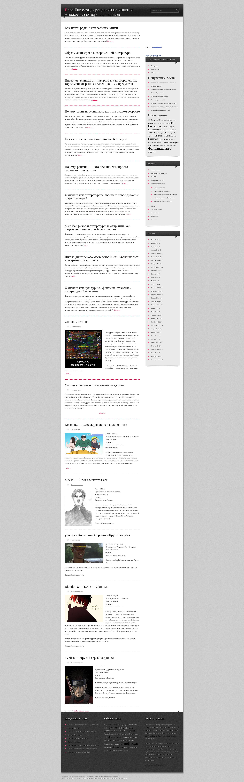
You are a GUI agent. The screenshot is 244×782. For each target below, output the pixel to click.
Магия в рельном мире (121, 751)
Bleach (159, 142)
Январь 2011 (155, 356)
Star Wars (173, 136)
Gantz (165, 120)
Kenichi (156, 133)
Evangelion (161, 133)
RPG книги (110, 727)
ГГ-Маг (158, 135)
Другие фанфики (159, 188)
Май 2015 (154, 246)
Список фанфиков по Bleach (159, 96)
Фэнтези (153, 220)
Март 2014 (154, 284)
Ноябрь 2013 (155, 298)
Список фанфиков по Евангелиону (164, 198)
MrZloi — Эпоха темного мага (86, 480)
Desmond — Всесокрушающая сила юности (96, 424)
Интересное (154, 66)
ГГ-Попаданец (162, 124)
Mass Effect (156, 145)
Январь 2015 (155, 257)
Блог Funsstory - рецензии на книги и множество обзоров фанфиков (99, 10)
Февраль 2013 (155, 315)
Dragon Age (168, 145)
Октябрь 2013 (155, 301)
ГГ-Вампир (165, 142)
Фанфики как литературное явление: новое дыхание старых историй (102, 196)
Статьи (153, 206)
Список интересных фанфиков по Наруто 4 (164, 107)
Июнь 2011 (154, 353)
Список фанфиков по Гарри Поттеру (165, 194)
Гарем (175, 142)
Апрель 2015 (155, 250)
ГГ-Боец (167, 135)
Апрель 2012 (155, 342)
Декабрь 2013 (155, 294)
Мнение (162, 145)
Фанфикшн (157, 148)
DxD (168, 120)
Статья (174, 145)
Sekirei (171, 142)
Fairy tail (168, 123)
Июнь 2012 (154, 336)
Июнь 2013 (154, 308)
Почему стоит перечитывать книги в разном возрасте (102, 111)
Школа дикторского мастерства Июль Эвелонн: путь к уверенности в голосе (102, 258)
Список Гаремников (157, 93)
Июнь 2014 (154, 277)
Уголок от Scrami (156, 209)
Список (153, 139)
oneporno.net (157, 47)
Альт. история (169, 133)
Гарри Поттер (132, 724)
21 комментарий (76, 326)
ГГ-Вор (160, 120)
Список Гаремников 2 (157, 100)
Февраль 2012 (155, 349)
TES (157, 120)
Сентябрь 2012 (155, 325)
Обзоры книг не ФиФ (157, 180)
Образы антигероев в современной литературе (97, 52)
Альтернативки (155, 170)
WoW (153, 136)
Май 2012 (154, 339)
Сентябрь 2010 (155, 360)
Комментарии (155, 69)
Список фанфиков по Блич (162, 191)
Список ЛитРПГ (76, 321)
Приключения (164, 139)
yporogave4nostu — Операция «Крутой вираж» (98, 535)
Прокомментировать (77, 485)
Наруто (156, 129)
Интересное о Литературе (159, 173)
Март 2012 (154, 346)
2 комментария (75, 540)
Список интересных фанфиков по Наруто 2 (164, 103)
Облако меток (155, 73)
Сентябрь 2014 (155, 267)
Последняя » (84, 711)
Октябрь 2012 (155, 322)
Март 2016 (154, 240)
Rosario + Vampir (157, 123)
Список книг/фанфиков (158, 183)
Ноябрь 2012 (155, 318)
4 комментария (75, 429)
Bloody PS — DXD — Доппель (86, 586)
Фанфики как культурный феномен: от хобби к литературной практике (98, 289)
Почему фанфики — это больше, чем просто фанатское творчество (96, 168)
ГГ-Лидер (151, 120)
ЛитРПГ (153, 177)
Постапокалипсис (165, 130)
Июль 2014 (154, 274)
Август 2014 (155, 270)
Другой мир (167, 126)
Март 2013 (154, 312)
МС (163, 123)
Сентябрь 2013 (155, 305)
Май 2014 (154, 281)
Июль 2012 (154, 332)
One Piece (135, 747)
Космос (150, 145)
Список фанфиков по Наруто (163, 201)
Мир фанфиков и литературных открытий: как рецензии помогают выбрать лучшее (97, 227)
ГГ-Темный (113, 725)
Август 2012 (155, 329)
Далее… (110, 41)
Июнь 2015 (154, 243)
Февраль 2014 (155, 288)
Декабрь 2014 (155, 260)
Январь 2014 (155, 291)
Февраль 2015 (155, 253)
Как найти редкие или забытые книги (91, 28)
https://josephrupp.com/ (154, 55)
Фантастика (154, 213)
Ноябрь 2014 (155, 264)
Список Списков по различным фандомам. (95, 385)
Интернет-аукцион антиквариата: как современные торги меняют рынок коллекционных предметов (101, 82)
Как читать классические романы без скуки (96, 139)
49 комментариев (76, 390)
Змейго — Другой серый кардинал (89, 657)
